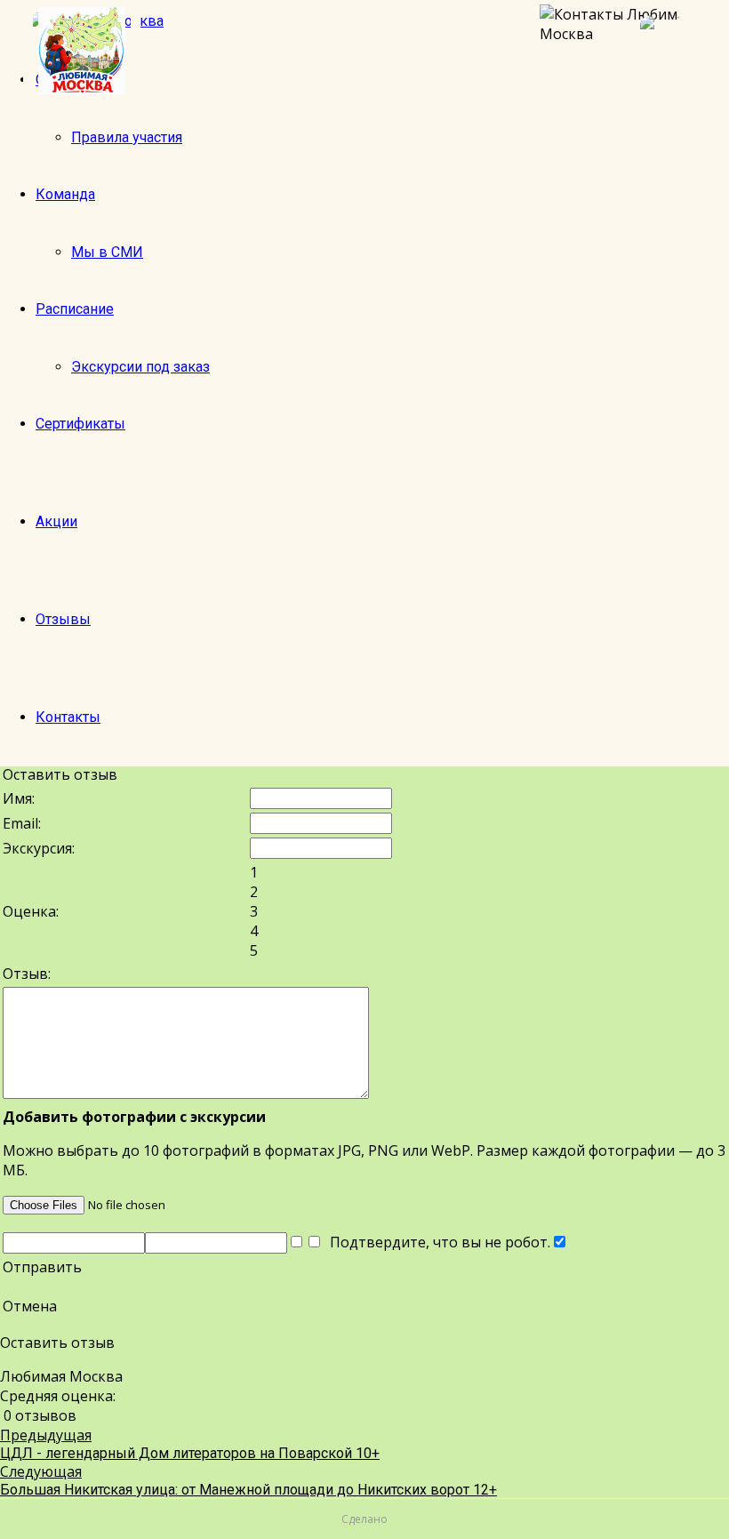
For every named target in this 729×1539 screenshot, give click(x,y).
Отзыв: (27, 973)
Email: (22, 823)
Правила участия (126, 137)
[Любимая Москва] (81, 50)
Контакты (68, 717)
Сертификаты (80, 423)
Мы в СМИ (107, 252)
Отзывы (63, 619)
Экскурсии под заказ (140, 366)
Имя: (19, 798)
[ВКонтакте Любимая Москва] (675, 51)
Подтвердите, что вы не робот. (436, 1242)
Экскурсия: (39, 848)
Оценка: (31, 911)
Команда (65, 194)
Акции (56, 521)
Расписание (75, 309)
